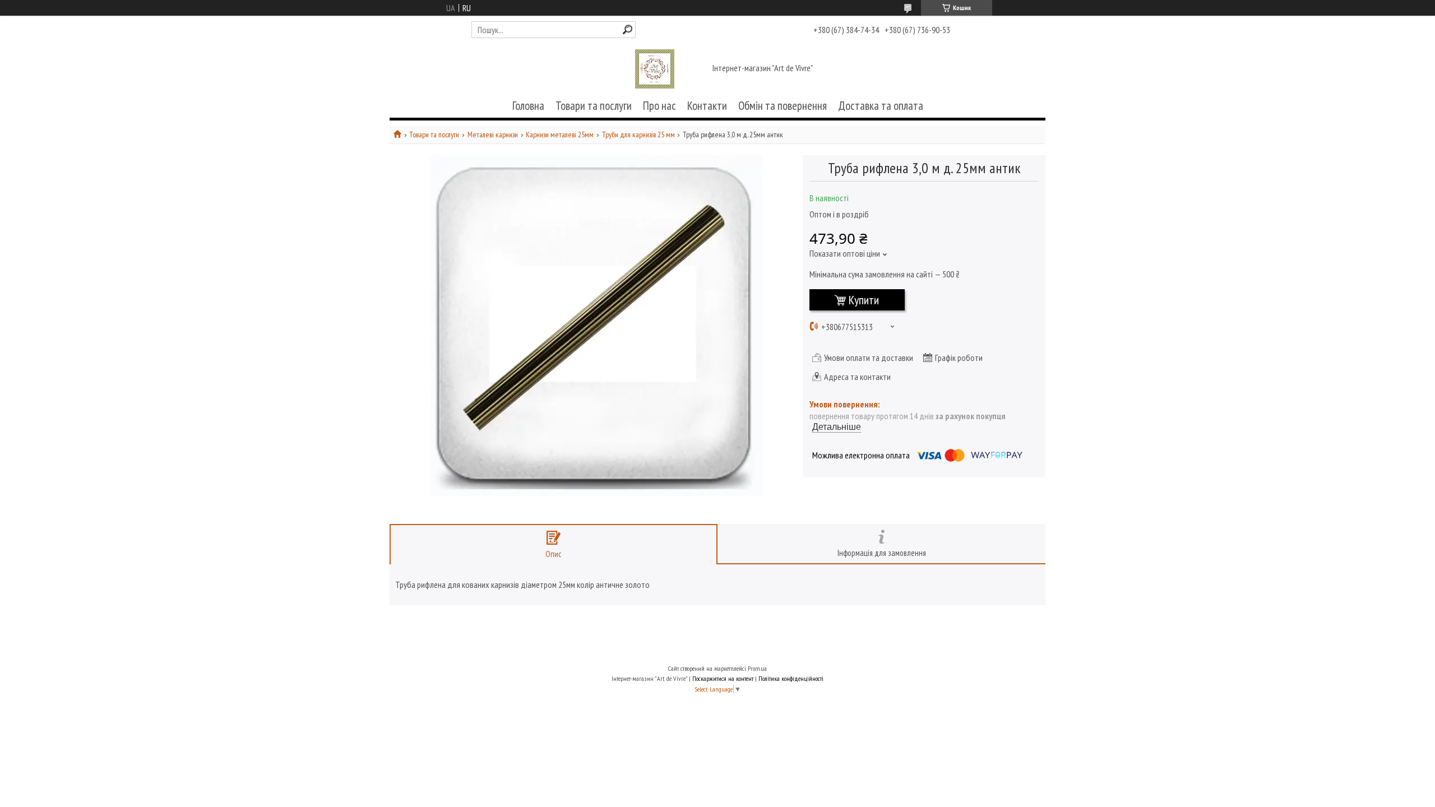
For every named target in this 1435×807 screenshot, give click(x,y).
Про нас (659, 105)
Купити (864, 300)
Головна (528, 105)
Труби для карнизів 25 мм (638, 135)
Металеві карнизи (492, 135)
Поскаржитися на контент (722, 678)
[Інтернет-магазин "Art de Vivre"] (655, 69)
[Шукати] (627, 29)
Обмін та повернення (782, 105)
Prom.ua (757, 668)
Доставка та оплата (880, 105)
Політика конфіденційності (790, 678)
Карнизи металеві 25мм (560, 135)
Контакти (707, 105)
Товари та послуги (594, 105)
